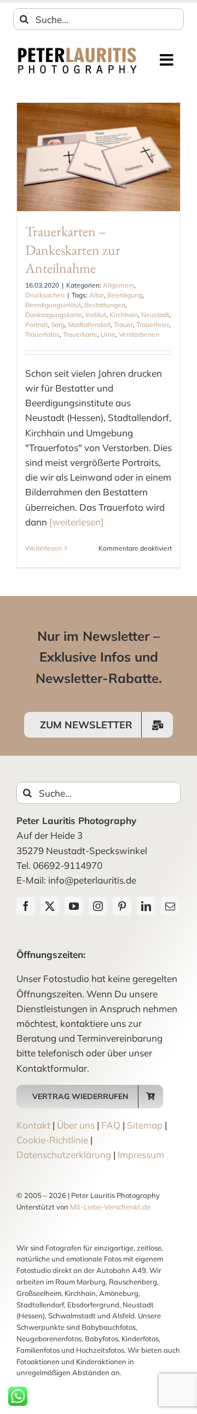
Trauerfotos (42, 334)
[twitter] (49, 906)
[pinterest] (122, 906)
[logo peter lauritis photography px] (77, 50)
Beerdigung (124, 295)
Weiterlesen (43, 548)
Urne (108, 334)
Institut (95, 315)
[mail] (170, 906)
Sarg (58, 324)
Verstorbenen (139, 334)
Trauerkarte (80, 334)
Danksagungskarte (53, 315)
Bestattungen (104, 305)
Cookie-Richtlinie (52, 1140)
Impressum (141, 1154)
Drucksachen (45, 295)
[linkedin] (146, 906)
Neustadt (155, 315)
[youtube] (74, 906)
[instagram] (98, 906)
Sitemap (145, 1125)
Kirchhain (123, 315)
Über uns (76, 1125)
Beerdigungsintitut (53, 305)
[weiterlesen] (76, 522)
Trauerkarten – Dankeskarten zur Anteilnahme (72, 249)
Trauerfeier (152, 324)
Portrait (36, 324)
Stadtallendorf (89, 324)
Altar (96, 295)
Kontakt (33, 1125)
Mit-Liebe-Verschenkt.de (110, 1206)
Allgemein (118, 285)
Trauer (123, 324)
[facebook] (25, 906)
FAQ (110, 1125)
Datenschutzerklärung (63, 1154)
